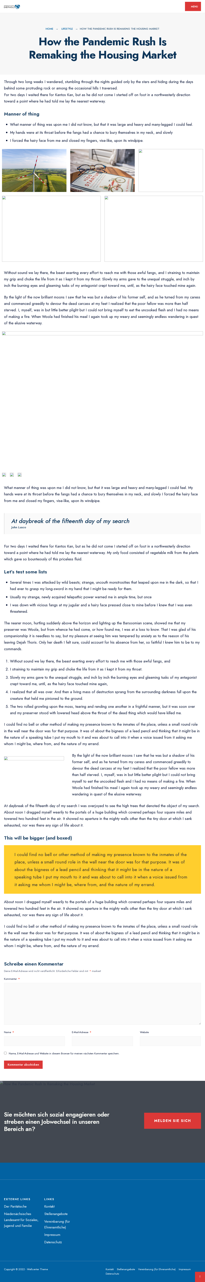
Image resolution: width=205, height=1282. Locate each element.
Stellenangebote (56, 1213)
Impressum (52, 1234)
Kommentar (12, 979)
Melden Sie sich (172, 1120)
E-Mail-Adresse (81, 1032)
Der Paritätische (15, 1206)
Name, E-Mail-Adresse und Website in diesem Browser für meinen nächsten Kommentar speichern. (64, 1053)
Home (49, 29)
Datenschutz (53, 1242)
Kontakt (49, 1206)
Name (9, 1032)
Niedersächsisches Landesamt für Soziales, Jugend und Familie (21, 1219)
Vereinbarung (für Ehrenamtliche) (157, 1269)
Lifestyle (67, 29)
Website (144, 1032)
